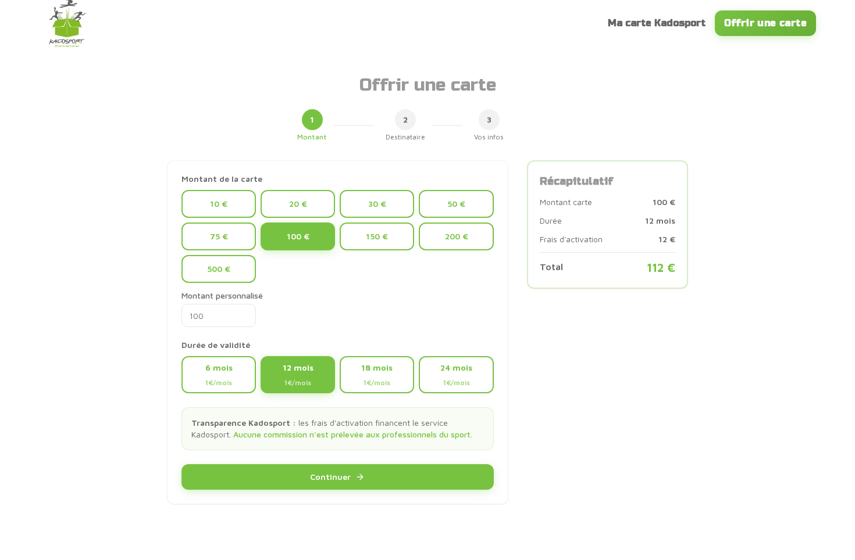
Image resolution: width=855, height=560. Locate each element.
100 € (298, 236)
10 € (218, 204)
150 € (377, 236)
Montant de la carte (221, 179)
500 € (218, 269)
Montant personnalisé (222, 295)
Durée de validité (215, 345)
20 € (298, 204)
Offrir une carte (765, 22)
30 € (377, 204)
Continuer (330, 477)
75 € (219, 236)
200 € (456, 236)
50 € (456, 204)
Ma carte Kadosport (657, 22)
